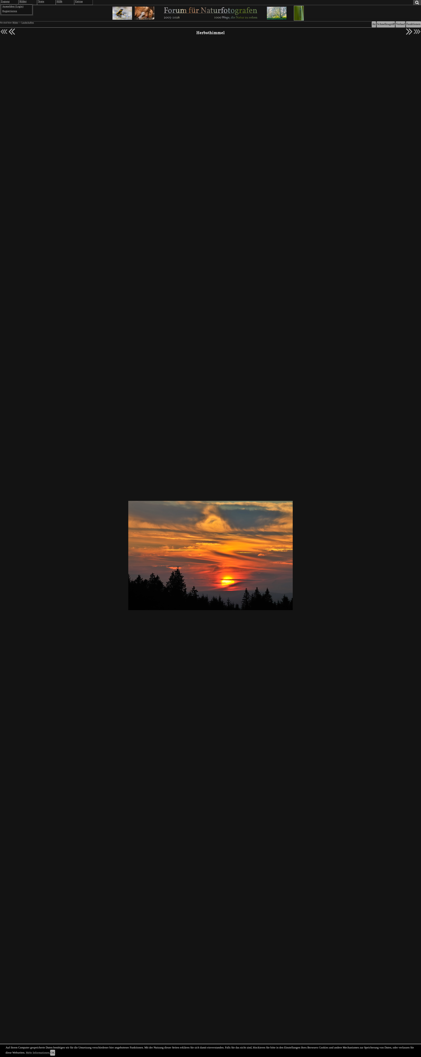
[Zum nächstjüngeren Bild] (4, 32)
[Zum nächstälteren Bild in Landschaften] (409, 32)
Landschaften (27, 22)
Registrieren (9, 11)
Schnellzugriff (386, 24)
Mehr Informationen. (38, 1052)
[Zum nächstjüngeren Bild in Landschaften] (12, 32)
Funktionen (413, 24)
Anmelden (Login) (13, 7)
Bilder (15, 22)
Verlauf (400, 24)
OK (53, 1052)
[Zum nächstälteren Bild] (417, 32)
